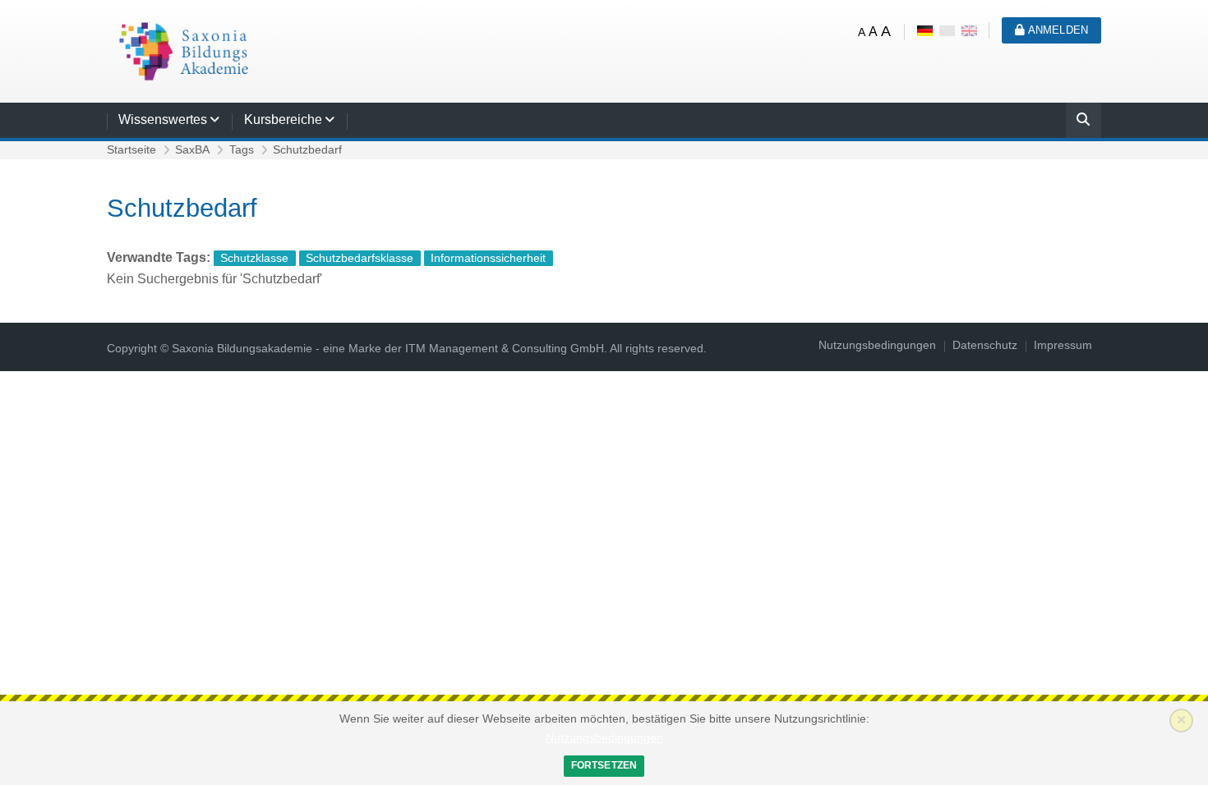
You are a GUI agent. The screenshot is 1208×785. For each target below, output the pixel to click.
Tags (241, 150)
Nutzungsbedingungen (604, 738)
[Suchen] (1083, 122)
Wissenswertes (162, 119)
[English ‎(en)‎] (969, 30)
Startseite (131, 150)
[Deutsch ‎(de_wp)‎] (947, 30)
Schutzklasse (254, 258)
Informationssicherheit (488, 258)
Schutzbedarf (307, 150)
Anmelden (1057, 30)
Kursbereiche (283, 119)
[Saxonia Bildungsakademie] (181, 50)
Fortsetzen (604, 765)
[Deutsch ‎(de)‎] (925, 30)
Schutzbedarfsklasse (359, 258)
